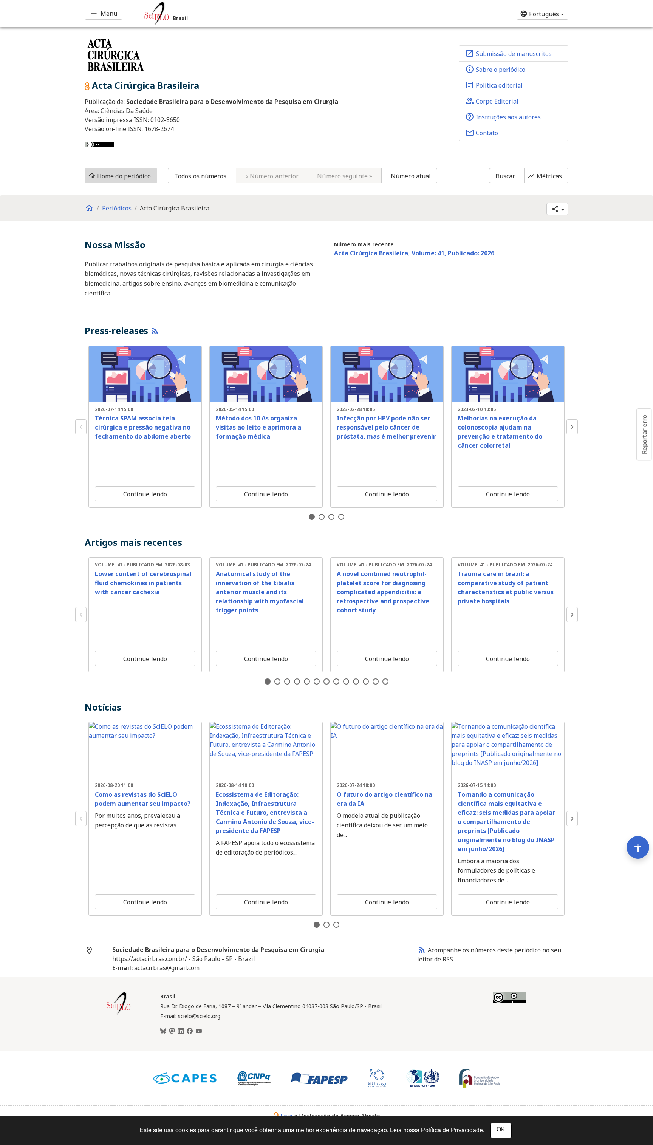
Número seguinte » (344, 176)
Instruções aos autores (503, 116)
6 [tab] (317, 681)
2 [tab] (322, 517)
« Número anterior (272, 176)
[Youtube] (199, 1031)
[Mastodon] (172, 1031)
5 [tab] (307, 681)
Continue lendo (145, 494)
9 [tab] (346, 681)
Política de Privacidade (452, 1130)
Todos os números (200, 176)
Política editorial (494, 85)
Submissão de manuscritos (508, 53)
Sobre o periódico (495, 69)
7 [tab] (326, 681)
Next (572, 426)
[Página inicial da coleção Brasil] (119, 1013)
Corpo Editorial (491, 100)
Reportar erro (644, 434)
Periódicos (117, 208)
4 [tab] (341, 517)
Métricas (545, 176)
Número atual (411, 176)
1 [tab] (312, 517)
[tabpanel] (145, 427)
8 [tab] (336, 681)
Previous (81, 426)
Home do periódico (119, 176)
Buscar (505, 176)
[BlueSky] (163, 1031)
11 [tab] (366, 681)
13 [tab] (385, 681)
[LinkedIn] (181, 1031)
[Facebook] (190, 1031)
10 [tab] (356, 681)
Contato (481, 132)
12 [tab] (376, 681)
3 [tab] (331, 517)
